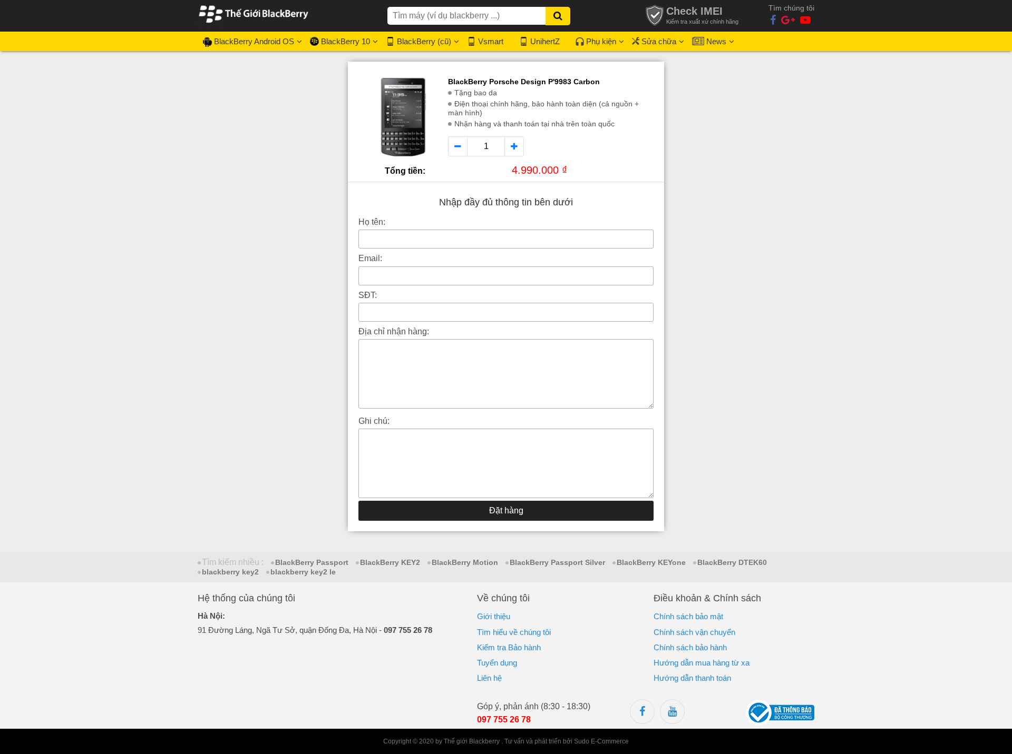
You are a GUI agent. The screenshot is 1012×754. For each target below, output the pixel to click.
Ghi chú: (374, 420)
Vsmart (490, 41)
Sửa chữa (658, 41)
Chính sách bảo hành (690, 647)
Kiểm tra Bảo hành (509, 647)
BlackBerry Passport (311, 562)
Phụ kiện (601, 41)
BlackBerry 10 (345, 41)
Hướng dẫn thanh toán (692, 677)
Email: (370, 258)
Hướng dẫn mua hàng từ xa (702, 662)
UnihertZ (545, 41)
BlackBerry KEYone (651, 562)
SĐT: (367, 295)
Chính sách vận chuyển (694, 632)
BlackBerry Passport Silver (557, 562)
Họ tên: (371, 221)
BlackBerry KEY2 (390, 562)
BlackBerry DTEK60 (732, 562)
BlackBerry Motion (465, 562)
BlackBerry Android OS (254, 41)
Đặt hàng (506, 510)
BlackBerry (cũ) (424, 41)
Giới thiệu (493, 616)
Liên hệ (489, 677)
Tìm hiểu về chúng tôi (514, 632)
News (716, 41)
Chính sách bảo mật (688, 616)
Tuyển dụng (497, 662)
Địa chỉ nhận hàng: (393, 331)
